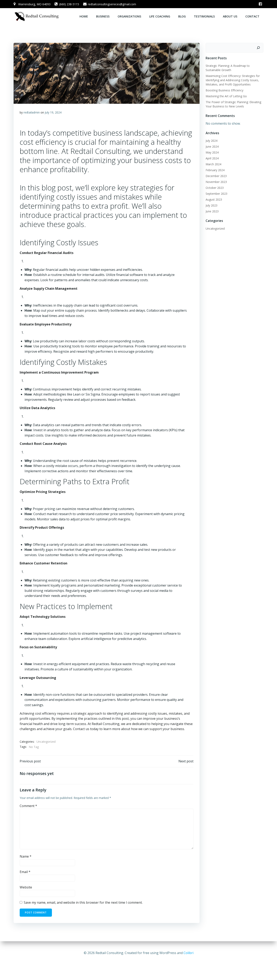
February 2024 (215, 170)
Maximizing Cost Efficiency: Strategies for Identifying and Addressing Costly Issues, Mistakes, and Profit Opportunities (233, 80)
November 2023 (216, 182)
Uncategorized (46, 741)
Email (25, 872)
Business (103, 16)
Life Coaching (159, 16)
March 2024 (213, 164)
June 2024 (212, 146)
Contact (252, 16)
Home (83, 16)
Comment (28, 806)
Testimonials (204, 16)
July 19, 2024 (53, 112)
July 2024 (211, 141)
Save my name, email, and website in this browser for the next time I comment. (83, 902)
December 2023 (216, 176)
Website (26, 887)
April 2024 (212, 158)
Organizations (129, 16)
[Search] (258, 47)
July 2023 (211, 205)
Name (25, 856)
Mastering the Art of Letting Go (226, 96)
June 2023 (212, 211)
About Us (230, 16)
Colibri (188, 953)
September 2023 (216, 194)
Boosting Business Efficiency (224, 90)
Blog (182, 16)
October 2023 (215, 188)
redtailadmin (32, 112)
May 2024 (212, 152)
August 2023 (214, 199)
